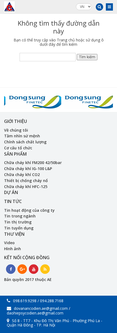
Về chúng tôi (16, 130)
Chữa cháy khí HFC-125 (25, 186)
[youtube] (33, 269)
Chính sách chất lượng (25, 141)
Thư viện (14, 234)
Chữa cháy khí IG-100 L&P (28, 168)
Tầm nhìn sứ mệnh (22, 135)
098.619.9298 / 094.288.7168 (38, 300)
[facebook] (11, 269)
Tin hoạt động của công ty (29, 210)
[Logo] (9, 7)
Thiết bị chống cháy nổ (26, 180)
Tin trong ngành (20, 216)
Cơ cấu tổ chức (18, 147)
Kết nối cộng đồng (27, 258)
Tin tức (13, 201)
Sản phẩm (15, 154)
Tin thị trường (18, 222)
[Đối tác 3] (30, 100)
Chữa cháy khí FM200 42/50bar (33, 162)
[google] (22, 269)
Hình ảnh (12, 248)
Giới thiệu (15, 121)
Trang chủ (66, 40)
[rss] (45, 269)
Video (9, 242)
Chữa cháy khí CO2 (22, 174)
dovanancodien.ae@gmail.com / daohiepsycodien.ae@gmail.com (38, 311)
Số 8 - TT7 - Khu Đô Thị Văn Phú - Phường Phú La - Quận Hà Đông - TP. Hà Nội (54, 323)
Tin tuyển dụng (18, 228)
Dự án (11, 192)
